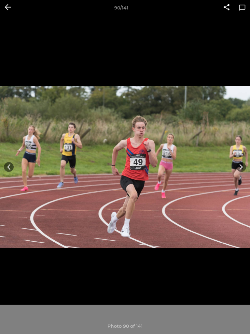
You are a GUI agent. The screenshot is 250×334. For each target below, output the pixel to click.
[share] (226, 7)
